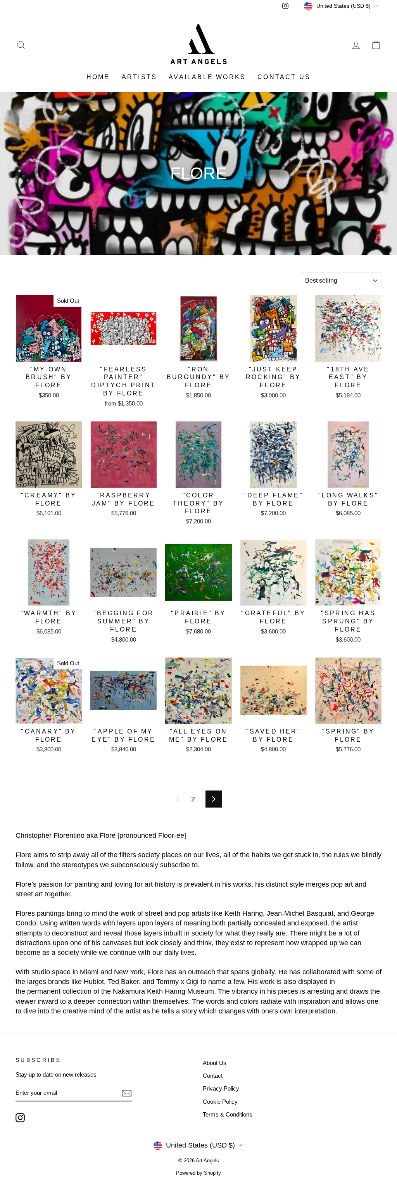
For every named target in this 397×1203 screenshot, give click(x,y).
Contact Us (284, 77)
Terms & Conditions (227, 1114)
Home (98, 77)
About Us (214, 1063)
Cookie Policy (220, 1101)
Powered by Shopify (198, 1173)
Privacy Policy (221, 1088)
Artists (139, 77)
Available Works (207, 77)
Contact (213, 1075)
